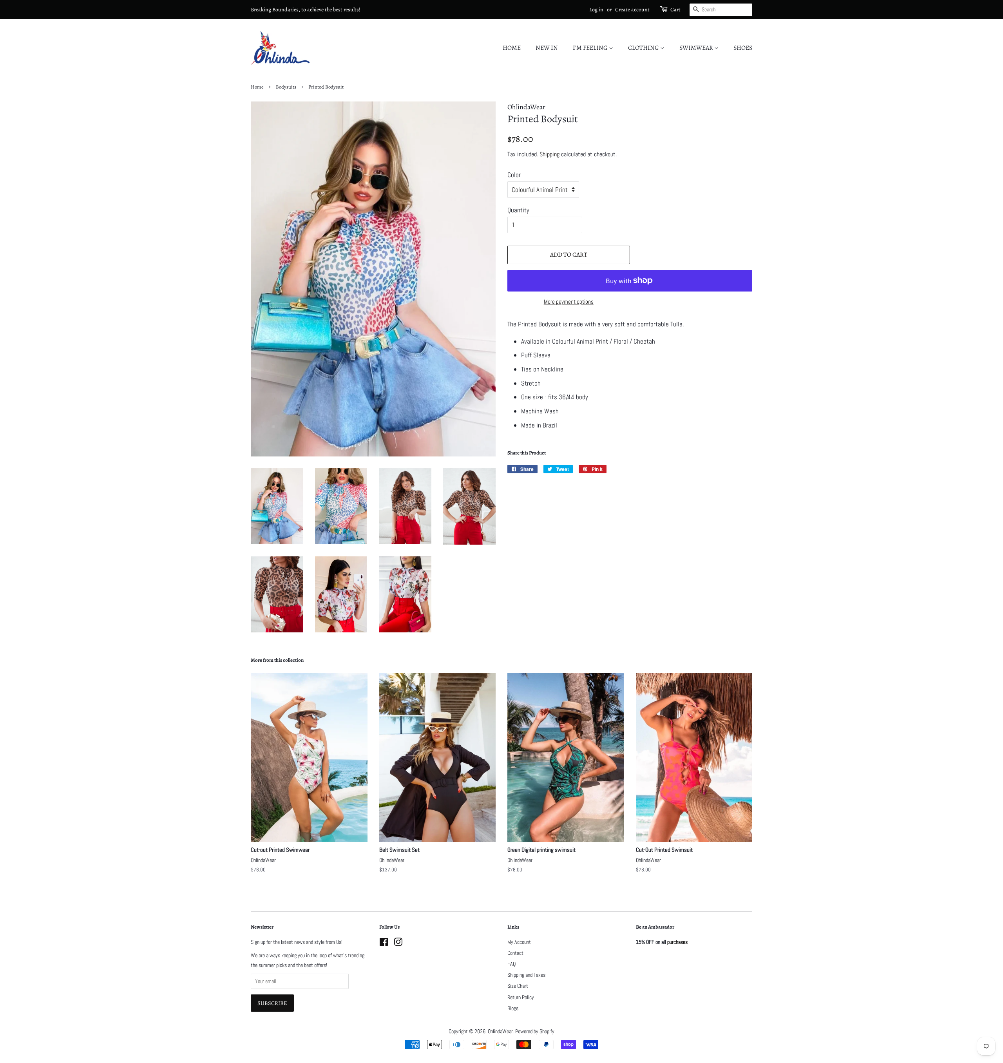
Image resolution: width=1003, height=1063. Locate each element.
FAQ (511, 963)
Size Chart (517, 985)
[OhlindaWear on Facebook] (383, 943)
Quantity (518, 210)
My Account (519, 941)
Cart (675, 9)
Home (512, 47)
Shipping (549, 154)
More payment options (569, 301)
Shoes (742, 47)
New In (547, 47)
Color (514, 174)
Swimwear (696, 47)
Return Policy (520, 997)
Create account (632, 9)
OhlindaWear (500, 1031)
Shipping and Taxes (526, 974)
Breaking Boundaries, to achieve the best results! (305, 9)
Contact (515, 952)
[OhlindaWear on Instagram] (398, 943)
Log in (596, 9)
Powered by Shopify (534, 1031)
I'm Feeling (591, 47)
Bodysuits (286, 86)
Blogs (512, 1008)
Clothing (644, 47)
